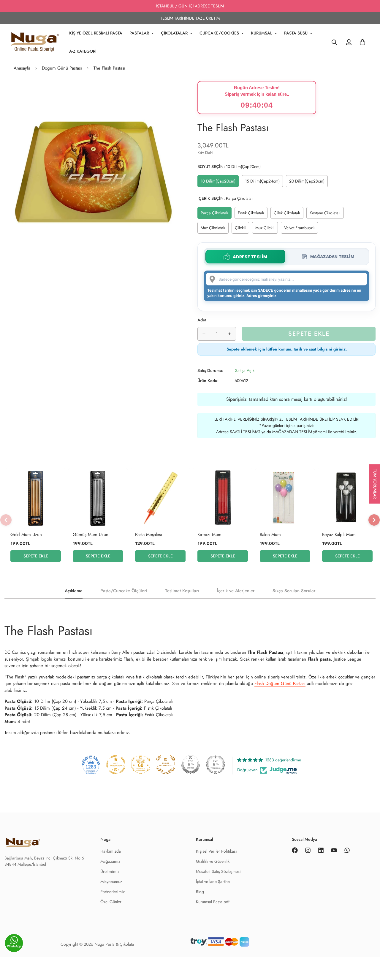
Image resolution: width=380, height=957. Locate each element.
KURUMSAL (261, 33)
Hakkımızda (110, 851)
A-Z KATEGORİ (82, 51)
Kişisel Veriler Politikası (216, 851)
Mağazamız (110, 861)
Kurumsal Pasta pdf (212, 902)
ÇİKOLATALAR (174, 33)
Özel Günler (110, 902)
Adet (201, 320)
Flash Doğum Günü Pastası (279, 683)
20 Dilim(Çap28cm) (308, 182)
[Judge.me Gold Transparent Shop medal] (115, 764)
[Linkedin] (321, 850)
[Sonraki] (374, 520)
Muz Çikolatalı (215, 229)
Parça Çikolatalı (216, 214)
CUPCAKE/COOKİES (219, 33)
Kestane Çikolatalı (327, 214)
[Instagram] (308, 850)
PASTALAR (139, 33)
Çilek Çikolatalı (288, 214)
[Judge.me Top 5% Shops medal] (190, 764)
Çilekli (242, 229)
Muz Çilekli (266, 229)
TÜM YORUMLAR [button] (375, 484)
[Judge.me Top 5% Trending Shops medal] (215, 764)
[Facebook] (295, 850)
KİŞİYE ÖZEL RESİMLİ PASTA (95, 33)
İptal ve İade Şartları (213, 881)
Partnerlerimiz (112, 892)
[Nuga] (35, 42)
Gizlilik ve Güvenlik (212, 861)
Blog (200, 892)
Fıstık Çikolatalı (252, 214)
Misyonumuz (111, 881)
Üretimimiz (109, 871)
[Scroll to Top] (368, 944)
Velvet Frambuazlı (301, 229)
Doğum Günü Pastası (62, 68)
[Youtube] (334, 850)
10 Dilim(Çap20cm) (219, 182)
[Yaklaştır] (177, 93)
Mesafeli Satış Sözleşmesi (218, 871)
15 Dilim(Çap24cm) (263, 182)
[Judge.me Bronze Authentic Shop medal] (165, 764)
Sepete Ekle (35, 556)
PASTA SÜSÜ (296, 33)
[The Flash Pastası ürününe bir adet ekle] (229, 333)
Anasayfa (22, 68)
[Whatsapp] (347, 850)
